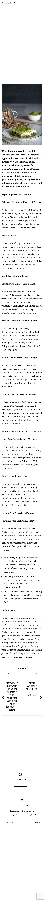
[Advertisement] (22, 62)
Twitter (24, 674)
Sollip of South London (32, 689)
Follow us (20, 789)
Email (35, 674)
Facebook (12, 674)
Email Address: (9, 822)
